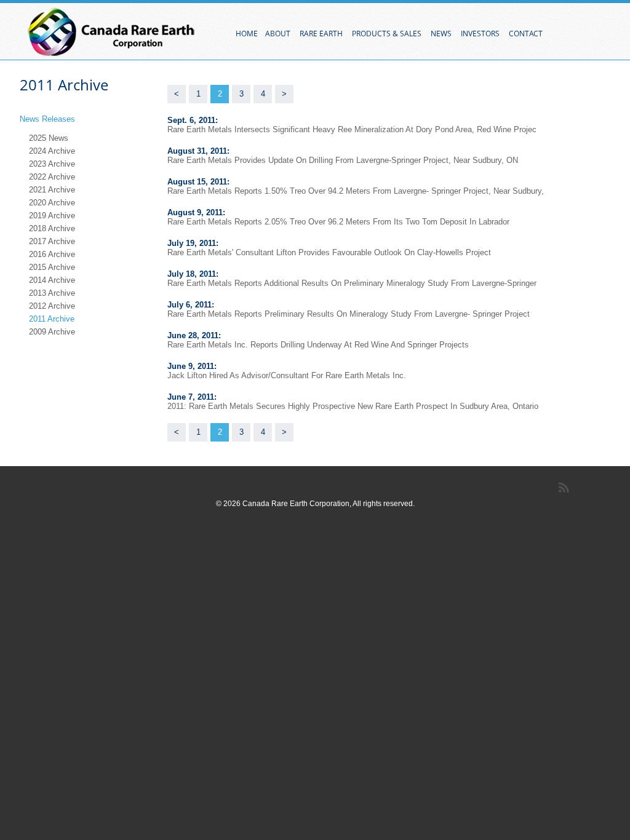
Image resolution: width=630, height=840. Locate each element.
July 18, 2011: (192, 274)
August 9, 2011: (196, 212)
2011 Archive (51, 318)
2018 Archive (52, 228)
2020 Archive (52, 202)
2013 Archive (52, 293)
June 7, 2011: (192, 397)
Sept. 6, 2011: (192, 120)
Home (247, 33)
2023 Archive (52, 163)
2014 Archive (52, 280)
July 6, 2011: (190, 304)
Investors (481, 33)
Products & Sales (387, 33)
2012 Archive (52, 306)
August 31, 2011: (198, 151)
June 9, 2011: (192, 366)
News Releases (49, 119)
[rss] (566, 487)
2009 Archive (52, 331)
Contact (526, 33)
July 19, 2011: (192, 243)
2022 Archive (52, 176)
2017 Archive (52, 241)
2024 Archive (52, 151)
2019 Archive (52, 215)
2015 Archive (52, 267)
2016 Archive (52, 254)
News (442, 33)
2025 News (48, 138)
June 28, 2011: (194, 335)
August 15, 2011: (198, 181)
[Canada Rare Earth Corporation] (112, 32)
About (278, 33)
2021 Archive (52, 189)
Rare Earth (322, 33)
